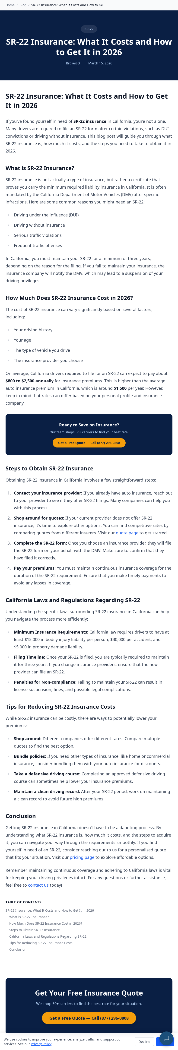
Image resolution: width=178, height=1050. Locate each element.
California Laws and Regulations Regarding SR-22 (47, 936)
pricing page (82, 857)
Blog (22, 5)
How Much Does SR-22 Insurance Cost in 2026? (45, 923)
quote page (127, 533)
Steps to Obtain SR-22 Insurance (34, 930)
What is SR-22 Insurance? (29, 917)
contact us (38, 885)
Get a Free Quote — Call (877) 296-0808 (89, 443)
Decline (144, 1041)
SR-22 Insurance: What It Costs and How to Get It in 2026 (50, 910)
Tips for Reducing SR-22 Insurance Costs (41, 943)
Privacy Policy (41, 1044)
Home (10, 5)
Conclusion (17, 949)
